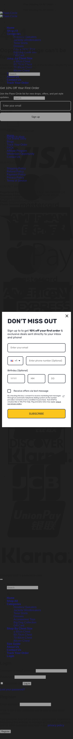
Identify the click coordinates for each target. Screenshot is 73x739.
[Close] (67, 316)
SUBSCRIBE (36, 413)
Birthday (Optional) (17, 370)
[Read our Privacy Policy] (63, 396)
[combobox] (15, 360)
